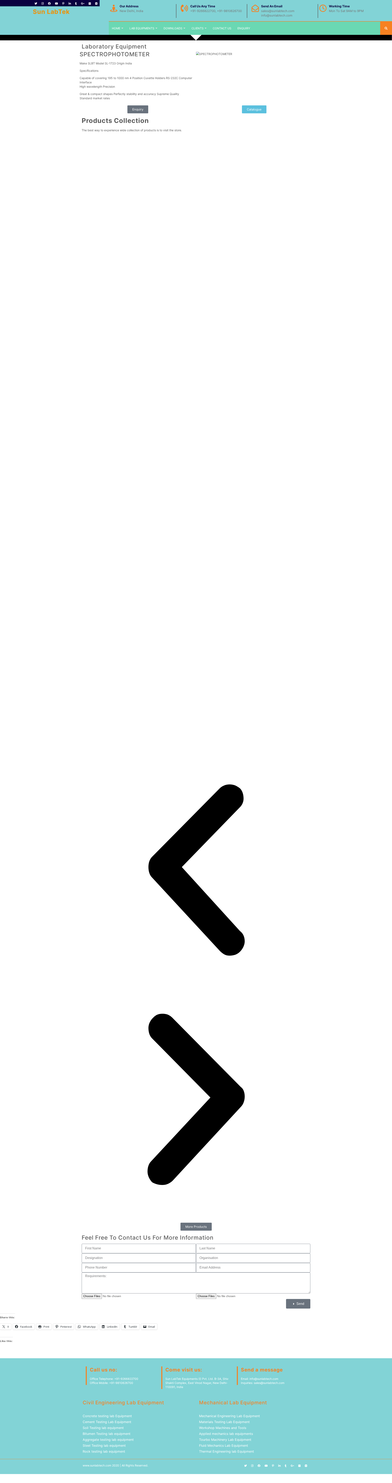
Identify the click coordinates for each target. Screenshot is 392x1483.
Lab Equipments (141, 28)
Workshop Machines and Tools (222, 1428)
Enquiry (243, 28)
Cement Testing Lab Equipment (107, 1422)
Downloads (173, 28)
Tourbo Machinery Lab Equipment (225, 1440)
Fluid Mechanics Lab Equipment (223, 1445)
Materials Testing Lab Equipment (224, 1422)
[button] (196, 870)
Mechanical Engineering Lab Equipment (229, 1416)
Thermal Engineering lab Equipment (226, 1451)
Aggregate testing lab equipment (108, 1440)
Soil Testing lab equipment (103, 1428)
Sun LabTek (51, 11)
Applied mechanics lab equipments (226, 1434)
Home (116, 28)
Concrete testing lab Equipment (108, 1416)
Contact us (222, 28)
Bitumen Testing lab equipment (106, 1434)
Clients (198, 28)
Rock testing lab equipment (104, 1451)
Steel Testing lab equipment (104, 1445)
